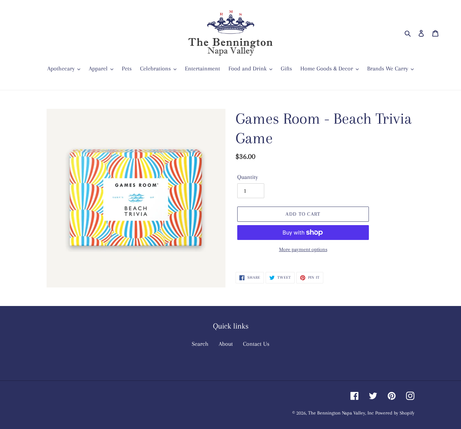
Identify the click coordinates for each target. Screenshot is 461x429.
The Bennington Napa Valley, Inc (341, 413)
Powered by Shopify (394, 413)
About (226, 343)
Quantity (247, 177)
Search (200, 343)
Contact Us (256, 343)
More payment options (303, 249)
